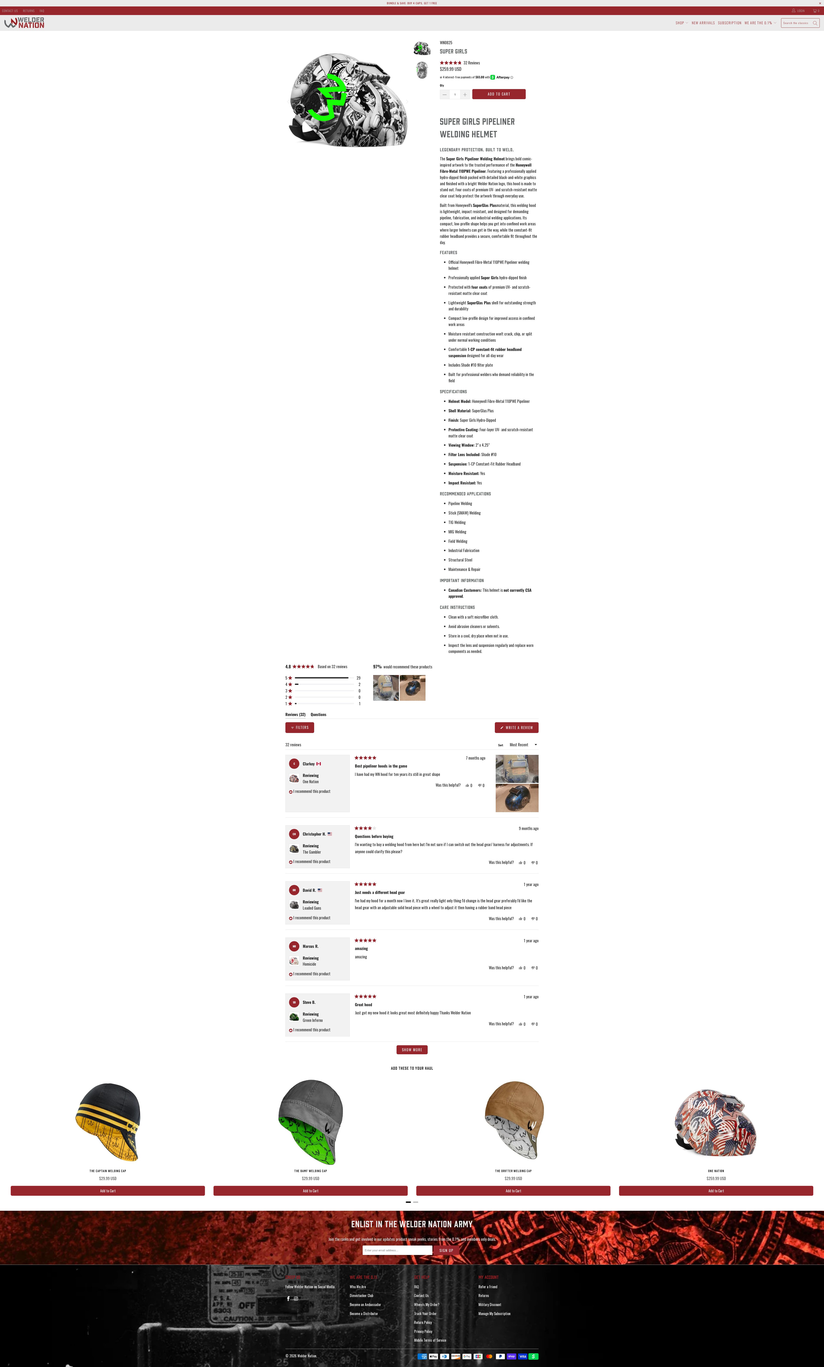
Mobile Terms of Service (430, 1340)
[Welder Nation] (24, 22)
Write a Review (521, 729)
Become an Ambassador (365, 1304)
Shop (680, 22)
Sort (501, 745)
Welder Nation (306, 1355)
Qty (442, 85)
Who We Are (358, 1286)
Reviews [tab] (295, 715)
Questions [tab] (318, 715)
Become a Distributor (364, 1313)
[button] (460, 62)
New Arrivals (703, 22)
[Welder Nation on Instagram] (296, 1298)
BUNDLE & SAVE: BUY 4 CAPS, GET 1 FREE (412, 3)
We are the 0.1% (759, 22)
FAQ (42, 10)
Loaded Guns (312, 908)
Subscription (730, 22)
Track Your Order (425, 1313)
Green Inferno (313, 1020)
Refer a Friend (488, 1286)
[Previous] (288, 101)
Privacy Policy (423, 1331)
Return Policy (423, 1322)
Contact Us (10, 10)
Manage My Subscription (494, 1313)
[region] (399, 688)
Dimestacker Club (361, 1295)
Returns (29, 10)
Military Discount (490, 1304)
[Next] (406, 101)
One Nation (311, 781)
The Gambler (312, 852)
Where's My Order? (426, 1304)
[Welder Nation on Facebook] (288, 1298)
